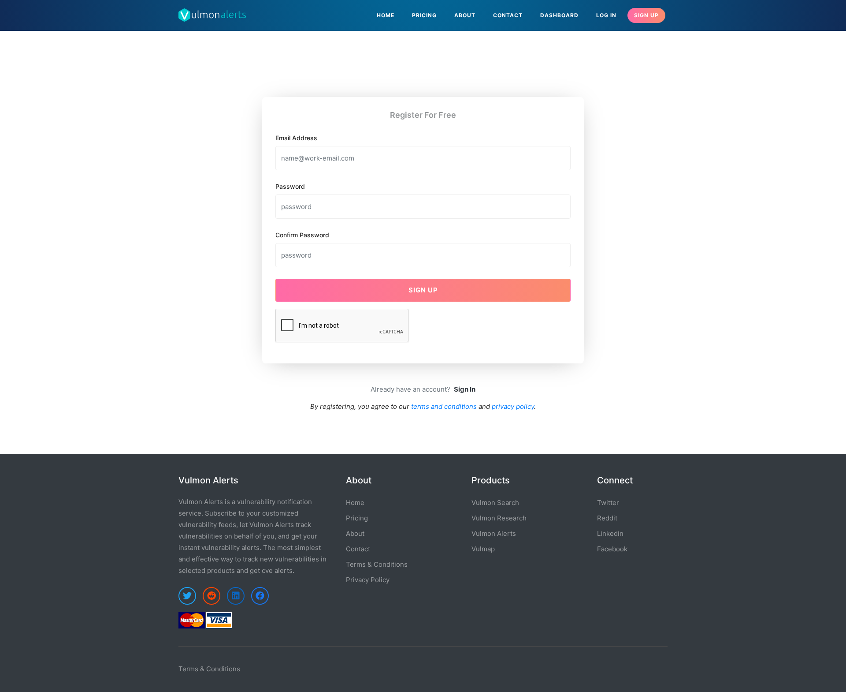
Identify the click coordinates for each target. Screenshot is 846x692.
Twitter (608, 502)
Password (290, 186)
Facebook (612, 549)
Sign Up (646, 15)
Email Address (296, 138)
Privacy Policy (368, 580)
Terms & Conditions (377, 564)
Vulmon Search (495, 502)
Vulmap (483, 549)
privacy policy (513, 406)
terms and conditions (444, 406)
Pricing (424, 15)
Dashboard (559, 15)
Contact (508, 15)
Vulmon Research (499, 518)
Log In (606, 15)
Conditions (223, 669)
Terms (188, 669)
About (464, 15)
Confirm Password (302, 235)
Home (385, 15)
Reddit (607, 518)
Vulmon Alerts (493, 533)
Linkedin (610, 533)
